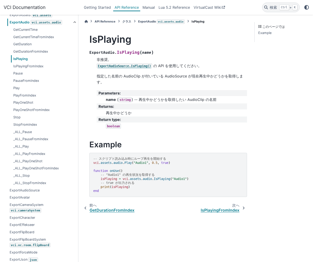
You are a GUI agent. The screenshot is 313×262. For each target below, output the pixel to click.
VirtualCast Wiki (208, 7)
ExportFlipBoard (22, 232)
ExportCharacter (22, 217)
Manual (149, 7)
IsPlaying (20, 59)
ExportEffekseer (22, 225)
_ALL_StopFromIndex (29, 183)
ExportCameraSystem (27, 207)
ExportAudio (35, 22)
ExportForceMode (23, 252)
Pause (18, 73)
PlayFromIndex (24, 95)
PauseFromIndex (26, 81)
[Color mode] (306, 7)
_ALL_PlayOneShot (27, 161)
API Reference (127, 7)
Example (265, 33)
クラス (126, 21)
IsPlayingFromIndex (28, 66)
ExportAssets (30, 15)
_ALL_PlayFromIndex (29, 154)
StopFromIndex (25, 124)
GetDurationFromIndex (30, 52)
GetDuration (22, 44)
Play (16, 88)
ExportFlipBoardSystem (29, 242)
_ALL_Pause (22, 132)
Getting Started (97, 7)
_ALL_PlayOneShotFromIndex (36, 168)
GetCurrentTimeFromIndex (33, 37)
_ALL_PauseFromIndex (30, 139)
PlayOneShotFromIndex (31, 110)
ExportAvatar (20, 197)
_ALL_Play (21, 146)
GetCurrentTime (25, 29)
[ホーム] (86, 21)
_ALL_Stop (21, 176)
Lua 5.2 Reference (174, 7)
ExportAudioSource (25, 190)
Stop (17, 117)
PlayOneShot (23, 103)
